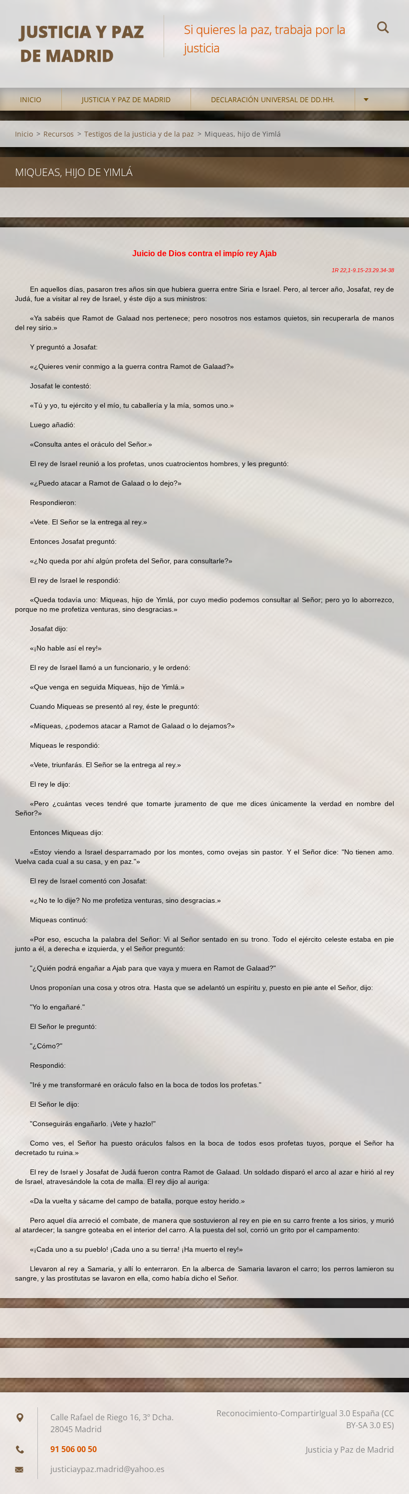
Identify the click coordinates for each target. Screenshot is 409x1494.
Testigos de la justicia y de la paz (139, 134)
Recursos (58, 134)
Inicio (30, 99)
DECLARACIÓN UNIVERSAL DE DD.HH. (273, 99)
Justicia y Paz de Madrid (126, 99)
